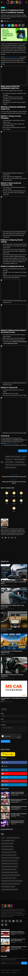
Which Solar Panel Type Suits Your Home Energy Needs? (14, 482)
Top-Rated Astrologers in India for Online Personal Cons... (19, 947)
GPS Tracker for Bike (6, 629)
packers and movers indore (7, 843)
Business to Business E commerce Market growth (16, 464)
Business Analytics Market (19, 459)
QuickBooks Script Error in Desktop (13, 456)
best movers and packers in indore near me (11, 883)
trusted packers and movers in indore (9, 860)
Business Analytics (9, 462)
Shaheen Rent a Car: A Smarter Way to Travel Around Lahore (12, 606)
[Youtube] (13, 921)
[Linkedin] (2, 924)
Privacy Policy (14, 972)
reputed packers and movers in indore (10, 889)
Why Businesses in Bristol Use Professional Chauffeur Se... (12, 675)
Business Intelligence (19, 462)
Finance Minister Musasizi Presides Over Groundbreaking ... (19, 807)
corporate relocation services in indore (10, 866)
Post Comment (5, 741)
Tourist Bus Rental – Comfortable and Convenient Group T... (13, 699)
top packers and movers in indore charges (10, 857)
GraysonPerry (4, 527)
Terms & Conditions (5, 972)
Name (2, 713)
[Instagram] (9, 921)
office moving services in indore (8, 886)
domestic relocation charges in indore (9, 872)
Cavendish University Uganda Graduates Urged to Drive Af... (17, 793)
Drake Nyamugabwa (14, 795)
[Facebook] (2, 921)
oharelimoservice (4, 585)
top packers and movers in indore (9, 852)
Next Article (13, 480)
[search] (26, 2)
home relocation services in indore (9, 878)
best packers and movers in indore (9, 855)
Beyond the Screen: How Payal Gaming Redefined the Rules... (17, 821)
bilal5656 (2, 608)
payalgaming (13, 823)
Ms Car (2, 701)
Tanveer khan (13, 942)
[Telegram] (17, 921)
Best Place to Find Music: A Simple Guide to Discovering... (18, 932)
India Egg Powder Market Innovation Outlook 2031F (14, 476)
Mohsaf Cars (3, 677)
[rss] (6, 924)
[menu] (1, 2)
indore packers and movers (7, 849)
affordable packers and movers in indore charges (12, 880)
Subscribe (24, 963)
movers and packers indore (7, 846)
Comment (3, 724)
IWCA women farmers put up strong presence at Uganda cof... (19, 800)
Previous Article (14, 474)
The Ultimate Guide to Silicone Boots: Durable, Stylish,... (18, 940)
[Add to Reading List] (23, 25)
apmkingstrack (3, 630)
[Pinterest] (20, 921)
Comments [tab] (4, 709)
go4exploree (3, 654)
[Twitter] (6, 921)
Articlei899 (12, 934)
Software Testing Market (11, 467)
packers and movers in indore (13, 837)
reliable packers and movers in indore (9, 863)
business (24, 456)
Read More (22, 450)
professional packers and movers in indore (11, 875)
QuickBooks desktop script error (12, 57)
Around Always (13, 816)
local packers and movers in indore (9, 869)
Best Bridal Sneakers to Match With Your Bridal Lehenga (19, 814)
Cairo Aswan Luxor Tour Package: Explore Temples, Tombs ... (11, 651)
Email (2, 719)
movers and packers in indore (8, 840)
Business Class (9, 459)
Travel (3, 837)
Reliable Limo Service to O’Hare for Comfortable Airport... (13, 582)
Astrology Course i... (14, 949)
